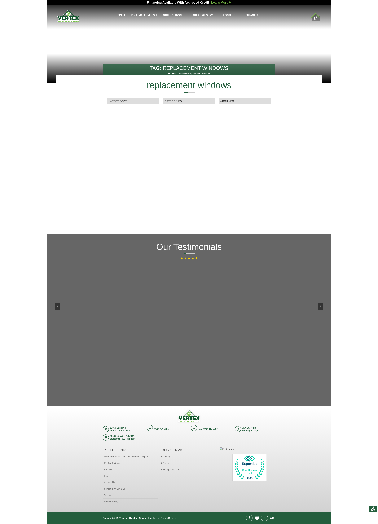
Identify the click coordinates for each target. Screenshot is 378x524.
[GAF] (272, 518)
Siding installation (171, 469)
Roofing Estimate (112, 463)
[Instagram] (257, 518)
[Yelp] (264, 518)
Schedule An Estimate (114, 489)
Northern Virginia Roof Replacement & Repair (126, 456)
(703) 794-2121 (161, 429)
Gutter (166, 463)
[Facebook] (249, 518)
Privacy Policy (111, 501)
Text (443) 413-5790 (208, 429)
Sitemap (108, 495)
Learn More (219, 2)
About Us (108, 469)
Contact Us (109, 482)
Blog (174, 73)
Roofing (166, 456)
